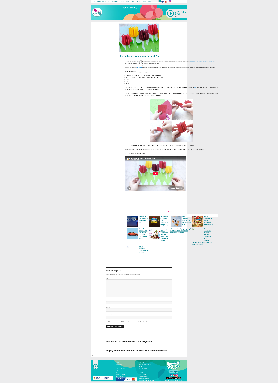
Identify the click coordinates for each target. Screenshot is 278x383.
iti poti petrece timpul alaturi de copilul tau (202, 61)
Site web (109, 314)
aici (195, 87)
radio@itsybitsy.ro (143, 374)
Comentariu (110, 278)
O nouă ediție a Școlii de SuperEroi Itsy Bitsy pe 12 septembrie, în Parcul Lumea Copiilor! (164, 234)
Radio (94, 1)
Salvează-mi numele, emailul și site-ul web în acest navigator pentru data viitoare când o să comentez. (131, 321)
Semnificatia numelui (120, 374)
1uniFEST (141, 366)
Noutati (127, 1)
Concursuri (133, 1)
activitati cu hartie (142, 71)
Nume (108, 300)
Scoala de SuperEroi (101, 1)
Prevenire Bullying (143, 368)
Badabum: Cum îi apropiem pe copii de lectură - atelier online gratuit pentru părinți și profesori (180, 230)
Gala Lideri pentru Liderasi (145, 364)
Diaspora (139, 1)
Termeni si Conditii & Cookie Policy (146, 380)
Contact (149, 1)
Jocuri (117, 370)
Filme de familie (119, 376)
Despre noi (144, 1)
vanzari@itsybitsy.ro (143, 376)
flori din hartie (146, 72)
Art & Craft (141, 69)
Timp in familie (115, 1)
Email (108, 307)
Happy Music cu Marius (98, 375)
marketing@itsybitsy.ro (144, 378)
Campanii (122, 1)
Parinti (109, 1)
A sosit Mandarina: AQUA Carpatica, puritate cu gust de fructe (186, 220)
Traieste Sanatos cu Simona (99, 373)
